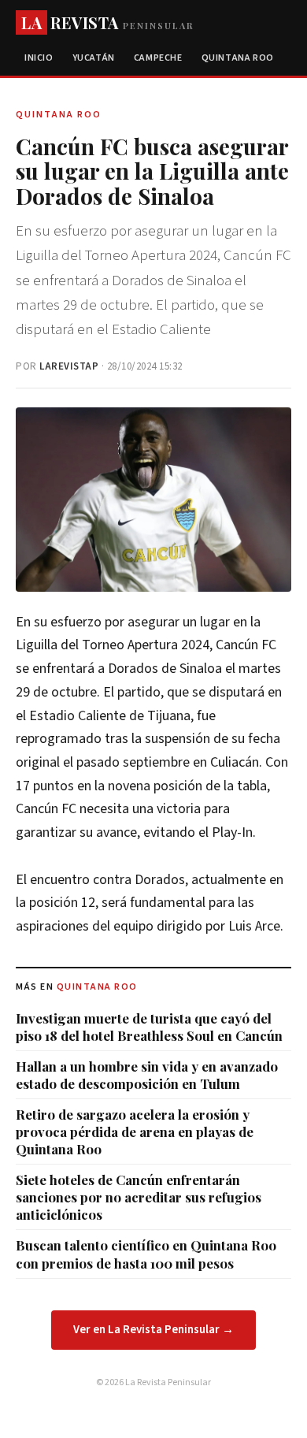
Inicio (39, 58)
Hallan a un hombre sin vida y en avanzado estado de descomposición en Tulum (147, 1074)
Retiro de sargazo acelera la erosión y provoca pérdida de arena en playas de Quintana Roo (134, 1131)
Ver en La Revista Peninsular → (153, 1329)
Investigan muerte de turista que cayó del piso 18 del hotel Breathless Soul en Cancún (149, 1026)
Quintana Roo (238, 58)
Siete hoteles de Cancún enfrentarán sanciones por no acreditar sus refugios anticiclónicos (138, 1197)
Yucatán (93, 58)
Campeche (158, 58)
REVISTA (107, 22)
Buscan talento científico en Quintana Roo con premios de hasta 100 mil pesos (146, 1253)
